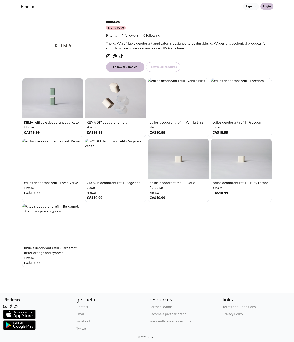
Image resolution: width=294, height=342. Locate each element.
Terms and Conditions (239, 307)
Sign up (251, 6)
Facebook (83, 321)
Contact (82, 307)
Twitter (81, 328)
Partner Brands (161, 307)
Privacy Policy (233, 314)
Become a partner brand (168, 314)
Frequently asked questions (170, 321)
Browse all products (163, 67)
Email (80, 314)
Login (267, 6)
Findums (29, 6)
